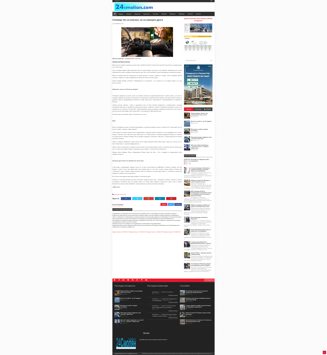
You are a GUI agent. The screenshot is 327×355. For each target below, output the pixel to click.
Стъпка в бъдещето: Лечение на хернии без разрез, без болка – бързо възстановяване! (200, 169)
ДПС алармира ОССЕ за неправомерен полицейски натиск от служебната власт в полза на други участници (201, 193)
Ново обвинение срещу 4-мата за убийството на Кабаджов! (201, 230)
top (125, 194)
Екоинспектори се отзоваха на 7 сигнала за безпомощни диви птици (198, 320)
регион (122, 194)
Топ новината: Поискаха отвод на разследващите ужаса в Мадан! (201, 264)
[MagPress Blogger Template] (134, 7)
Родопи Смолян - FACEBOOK (120, 232)
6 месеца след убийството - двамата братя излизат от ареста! (201, 242)
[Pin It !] (171, 198)
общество (116, 194)
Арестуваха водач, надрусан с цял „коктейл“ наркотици (201, 137)
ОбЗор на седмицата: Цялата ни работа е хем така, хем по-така (200, 205)
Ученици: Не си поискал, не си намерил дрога (137, 19)
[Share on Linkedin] (160, 198)
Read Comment (174, 295)
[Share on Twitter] (137, 198)
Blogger (164, 204)
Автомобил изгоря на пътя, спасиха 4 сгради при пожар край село (197, 291)
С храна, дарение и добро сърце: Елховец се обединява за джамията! (198, 306)
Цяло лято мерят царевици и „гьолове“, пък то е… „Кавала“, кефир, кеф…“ (200, 146)
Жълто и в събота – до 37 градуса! (201, 121)
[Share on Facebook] (126, 198)
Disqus (171, 204)
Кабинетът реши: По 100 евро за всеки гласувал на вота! (200, 181)
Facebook (178, 204)
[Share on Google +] (148, 198)
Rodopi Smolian (118, 353)
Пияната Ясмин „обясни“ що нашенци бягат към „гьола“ (199, 114)
